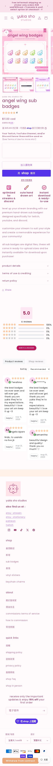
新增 (8, 555)
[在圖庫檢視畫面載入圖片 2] (26, 84)
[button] (6, 18)
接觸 (8, 645)
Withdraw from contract (20, 760)
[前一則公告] (5, 6)
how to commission (17, 620)
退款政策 (10, 659)
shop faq (11, 678)
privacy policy (13, 665)
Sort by (23, 369)
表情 (8, 568)
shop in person (14, 685)
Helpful (9, 418)
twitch (9, 524)
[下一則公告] (47, 6)
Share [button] (8, 289)
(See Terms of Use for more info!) (23, 136)
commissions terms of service (23, 613)
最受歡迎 (10, 548)
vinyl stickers (13, 575)
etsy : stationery (15, 516)
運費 (11, 123)
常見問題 (10, 626)
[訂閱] (43, 710)
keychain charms (15, 581)
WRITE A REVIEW (26, 348)
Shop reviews (36, 361)
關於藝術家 (11, 600)
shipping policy (14, 652)
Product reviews (14, 361)
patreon (10, 520)
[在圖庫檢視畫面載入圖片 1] (10, 84)
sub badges (12, 561)
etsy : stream (14, 513)
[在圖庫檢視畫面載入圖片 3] (42, 84)
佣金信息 (10, 607)
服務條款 (10, 672)
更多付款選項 (26, 180)
